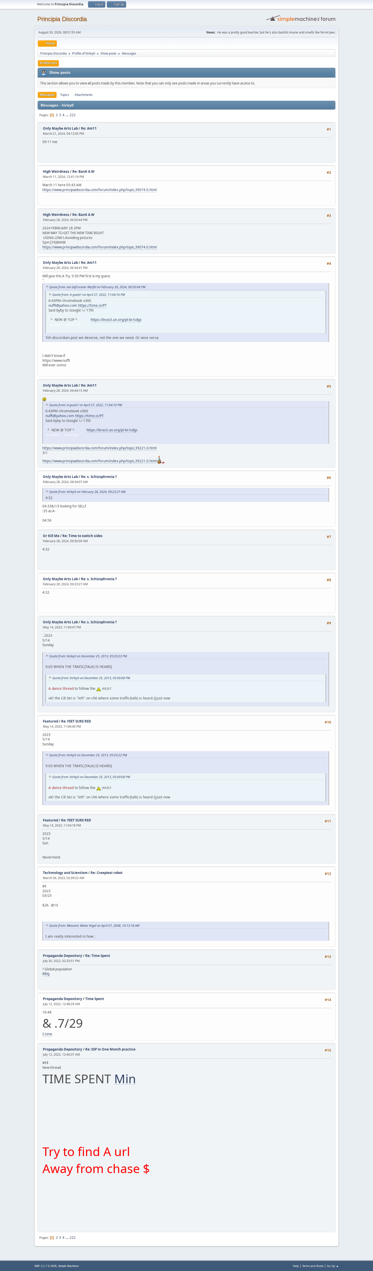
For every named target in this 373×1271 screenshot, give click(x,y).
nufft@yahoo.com (62, 305)
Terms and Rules (313, 1266)
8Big (45, 973)
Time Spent (94, 999)
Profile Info (48, 63)
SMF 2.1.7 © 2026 (45, 1265)
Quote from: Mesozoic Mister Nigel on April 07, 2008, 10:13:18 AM (94, 925)
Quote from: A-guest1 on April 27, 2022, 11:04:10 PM (88, 295)
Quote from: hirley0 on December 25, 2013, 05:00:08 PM (91, 678)
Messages (47, 95)
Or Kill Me (51, 536)
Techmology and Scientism (65, 872)
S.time (47, 1034)
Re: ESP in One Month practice (110, 1049)
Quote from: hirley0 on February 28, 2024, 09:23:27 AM (87, 492)
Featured (50, 721)
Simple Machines (68, 1265)
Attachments (84, 95)
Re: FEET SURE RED (76, 721)
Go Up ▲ (333, 1266)
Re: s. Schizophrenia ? (99, 476)
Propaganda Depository (62, 955)
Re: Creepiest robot (107, 872)
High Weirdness (56, 171)
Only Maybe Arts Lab (60, 128)
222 (73, 115)
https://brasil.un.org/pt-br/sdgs (116, 319)
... (67, 115)
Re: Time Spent (97, 955)
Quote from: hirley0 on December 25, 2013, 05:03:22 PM (88, 656)
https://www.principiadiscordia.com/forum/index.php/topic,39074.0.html (99, 189)
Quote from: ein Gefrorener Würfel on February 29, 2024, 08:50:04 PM (97, 287)
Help (296, 1266)
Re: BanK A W (83, 171)
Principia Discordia (62, 18)
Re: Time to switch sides (82, 536)
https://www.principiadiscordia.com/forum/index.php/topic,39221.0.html (99, 448)
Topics (64, 95)
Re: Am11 (89, 128)
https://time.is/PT (92, 305)
